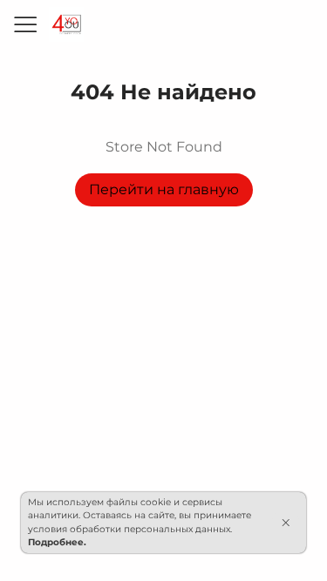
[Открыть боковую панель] (24, 24)
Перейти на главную (164, 189)
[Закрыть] (285, 523)
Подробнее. (57, 542)
